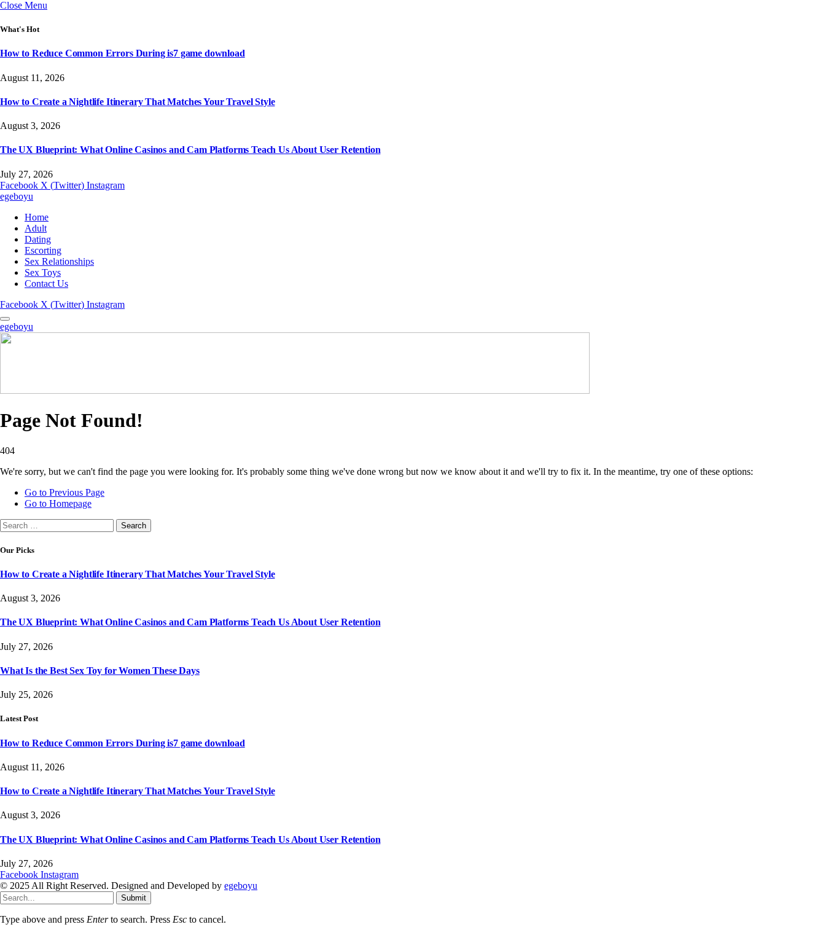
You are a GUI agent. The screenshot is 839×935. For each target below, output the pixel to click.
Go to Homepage (58, 503)
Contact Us (46, 283)
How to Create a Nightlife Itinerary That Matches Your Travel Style (137, 101)
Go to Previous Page (64, 492)
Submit (133, 897)
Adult (36, 228)
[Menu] (5, 319)
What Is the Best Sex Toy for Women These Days (100, 670)
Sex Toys (43, 272)
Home (37, 217)
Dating (38, 239)
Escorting (43, 250)
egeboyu (240, 885)
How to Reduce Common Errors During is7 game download (122, 53)
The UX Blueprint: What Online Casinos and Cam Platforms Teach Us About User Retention (190, 149)
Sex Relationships (59, 261)
